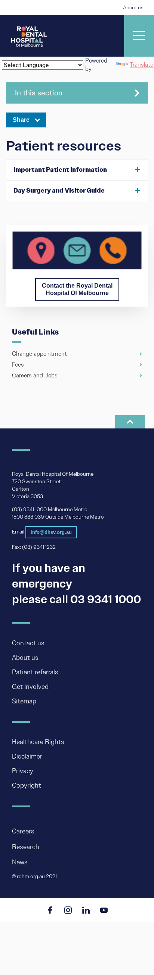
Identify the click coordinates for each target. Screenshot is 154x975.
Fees (18, 364)
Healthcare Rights (38, 741)
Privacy (22, 770)
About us (133, 7)
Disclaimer (27, 756)
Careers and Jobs (35, 375)
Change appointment (39, 354)
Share (21, 120)
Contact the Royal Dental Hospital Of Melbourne (77, 289)
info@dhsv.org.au (51, 532)
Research (25, 846)
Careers (23, 831)
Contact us (28, 643)
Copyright (26, 785)
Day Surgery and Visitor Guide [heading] (59, 190)
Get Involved (30, 686)
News (20, 862)
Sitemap (24, 701)
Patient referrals (35, 672)
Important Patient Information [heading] (60, 170)
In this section (38, 93)
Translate (141, 65)
